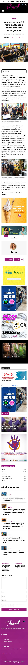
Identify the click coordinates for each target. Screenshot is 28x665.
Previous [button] (3, 325)
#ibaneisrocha (20, 236)
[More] (22, 259)
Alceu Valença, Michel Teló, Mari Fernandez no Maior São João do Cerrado (13, 552)
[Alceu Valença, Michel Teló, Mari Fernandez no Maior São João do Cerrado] (3, 548)
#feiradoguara (12, 236)
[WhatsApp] (22, 37)
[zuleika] (14, 246)
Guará (14, 18)
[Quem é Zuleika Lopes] (14, 350)
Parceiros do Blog (6, 380)
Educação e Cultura (13, 521)
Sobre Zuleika (5, 368)
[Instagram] (12, 649)
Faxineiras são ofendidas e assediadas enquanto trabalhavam (6, 568)
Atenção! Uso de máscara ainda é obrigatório (20, 566)
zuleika (8, 34)
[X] (15, 37)
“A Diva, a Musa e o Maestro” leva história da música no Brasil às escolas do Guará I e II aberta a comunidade (13, 525)
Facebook (7, 649)
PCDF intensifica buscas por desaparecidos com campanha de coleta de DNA (14, 498)
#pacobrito (13, 237)
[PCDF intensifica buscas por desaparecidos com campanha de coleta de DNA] (3, 494)
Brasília (10, 507)
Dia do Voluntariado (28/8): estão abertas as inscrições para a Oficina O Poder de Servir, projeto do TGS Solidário (14, 511)
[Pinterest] (19, 37)
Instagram (15, 649)
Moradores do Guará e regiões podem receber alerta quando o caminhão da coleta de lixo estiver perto (14, 539)
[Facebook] (12, 37)
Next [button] (25, 325)
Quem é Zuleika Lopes (9, 355)
